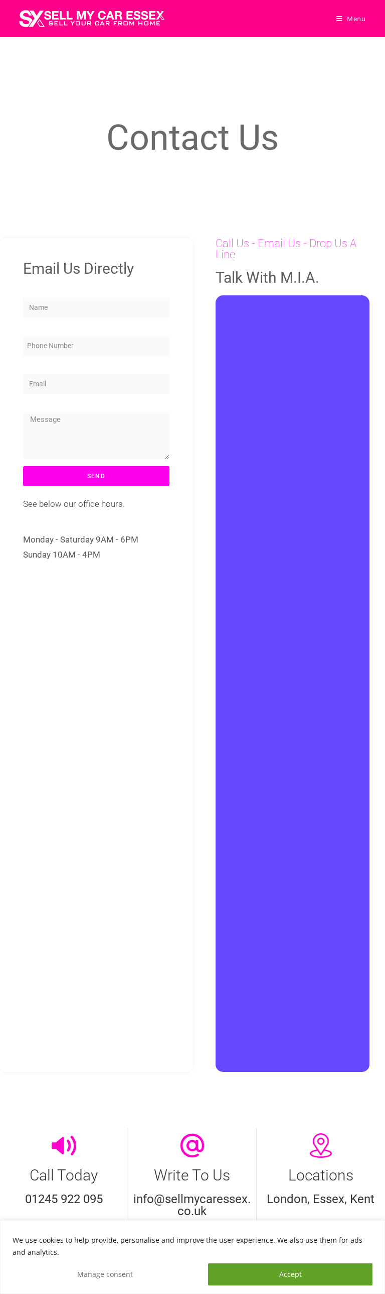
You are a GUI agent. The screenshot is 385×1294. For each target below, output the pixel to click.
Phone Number (41, 329)
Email (30, 367)
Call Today (64, 1175)
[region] (192, 1257)
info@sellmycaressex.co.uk (192, 1205)
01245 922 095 (64, 1199)
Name (30, 291)
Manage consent (105, 1274)
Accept (290, 1274)
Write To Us (192, 1175)
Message (34, 405)
